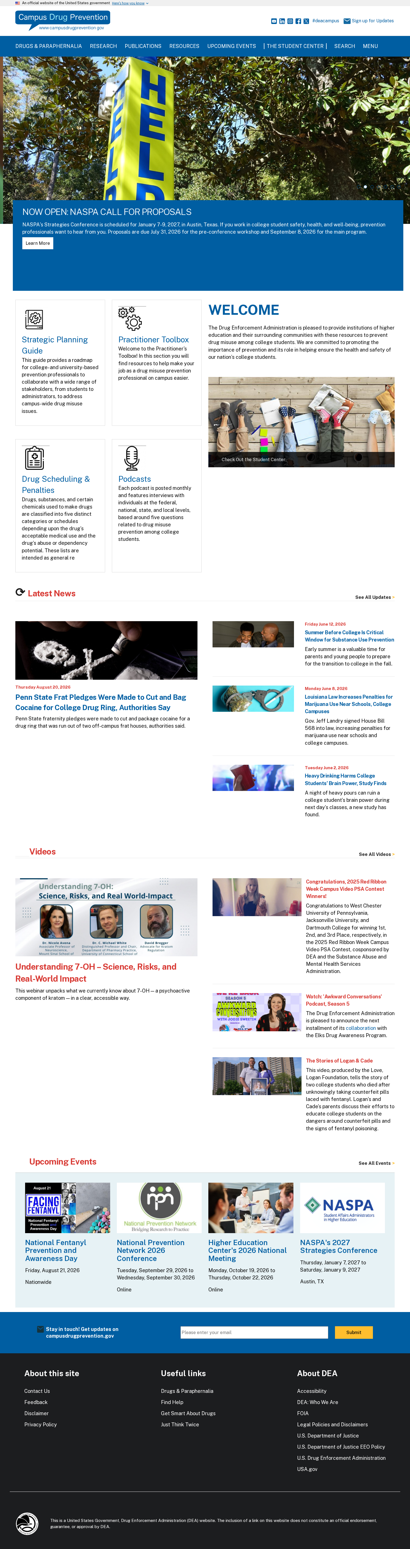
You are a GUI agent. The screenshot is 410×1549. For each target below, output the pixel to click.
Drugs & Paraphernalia (48, 46)
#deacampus (325, 20)
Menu (370, 46)
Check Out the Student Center (253, 459)
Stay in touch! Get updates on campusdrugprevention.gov (82, 1332)
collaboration (361, 1028)
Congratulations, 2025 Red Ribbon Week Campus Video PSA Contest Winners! (346, 889)
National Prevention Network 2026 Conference (151, 1250)
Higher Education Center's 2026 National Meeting (247, 1250)
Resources (184, 46)
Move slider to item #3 (372, 186)
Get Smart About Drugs (188, 1413)
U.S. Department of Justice (328, 1436)
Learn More (35, 243)
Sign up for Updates (371, 20)
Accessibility (312, 1391)
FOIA (303, 1413)
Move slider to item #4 (378, 186)
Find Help (172, 1402)
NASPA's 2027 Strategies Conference (338, 1246)
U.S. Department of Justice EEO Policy (341, 1447)
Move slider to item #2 (365, 186)
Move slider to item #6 (392, 186)
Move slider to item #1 (358, 186)
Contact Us (37, 1391)
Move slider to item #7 (399, 186)
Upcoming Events (231, 46)
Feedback (36, 1402)
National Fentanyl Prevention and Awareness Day (55, 1250)
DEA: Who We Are (317, 1402)
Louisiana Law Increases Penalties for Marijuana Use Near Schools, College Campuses (349, 704)
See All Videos (375, 854)
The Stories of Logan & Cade (339, 1061)
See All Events (375, 1163)
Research (103, 46)
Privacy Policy (40, 1424)
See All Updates (373, 597)
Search (344, 46)
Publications (143, 46)
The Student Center (295, 46)
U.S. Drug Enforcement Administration (341, 1458)
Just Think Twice (180, 1424)
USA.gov (307, 1469)
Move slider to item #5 (385, 186)
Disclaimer (36, 1413)
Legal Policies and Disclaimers (332, 1424)
